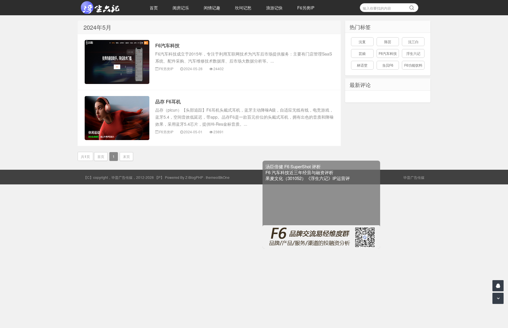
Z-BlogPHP (194, 177)
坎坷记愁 (243, 8)
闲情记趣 (212, 8)
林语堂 (362, 65)
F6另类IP (305, 8)
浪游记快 (274, 8)
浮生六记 (413, 53)
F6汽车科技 (167, 45)
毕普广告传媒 (414, 177)
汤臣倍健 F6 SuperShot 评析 (299, 160)
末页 (126, 156)
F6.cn (107, 7)
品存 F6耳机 (168, 101)
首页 (154, 8)
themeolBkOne (218, 177)
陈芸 (387, 41)
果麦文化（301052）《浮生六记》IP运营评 (314, 172)
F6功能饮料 (413, 65)
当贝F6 (387, 65)
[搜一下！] (412, 7)
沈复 (362, 41)
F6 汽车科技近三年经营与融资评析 (306, 166)
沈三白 (413, 41)
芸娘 (362, 53)
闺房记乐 (181, 8)
